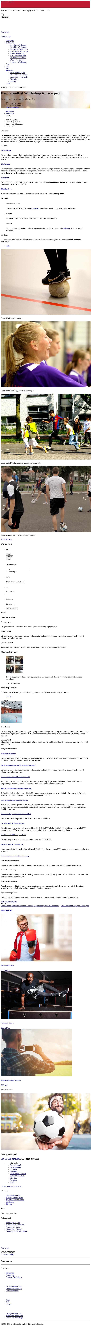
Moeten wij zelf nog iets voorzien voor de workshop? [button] (16, 814)
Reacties (13, 1178)
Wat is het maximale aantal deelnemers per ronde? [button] (15, 777)
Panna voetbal (6, 906)
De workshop (15, 1167)
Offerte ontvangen (12, 107)
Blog (7, 66)
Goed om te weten (17, 1176)
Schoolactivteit (66, 906)
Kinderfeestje (55, 906)
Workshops (10, 43)
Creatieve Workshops (18, 56)
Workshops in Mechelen (15, 1225)
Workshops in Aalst (13, 1227)
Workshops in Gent (13, 1223)
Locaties (13, 1180)
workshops (66, 228)
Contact (8, 83)
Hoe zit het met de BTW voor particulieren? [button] (13, 835)
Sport (78, 906)
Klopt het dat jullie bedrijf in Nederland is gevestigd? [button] (16, 788)
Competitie (5, 177)
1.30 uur (9, 557)
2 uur (8, 559)
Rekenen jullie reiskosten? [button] (8, 753)
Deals (8, 64)
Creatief (47, 906)
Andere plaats (6, 36)
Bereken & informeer (18, 1174)
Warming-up (6, 150)
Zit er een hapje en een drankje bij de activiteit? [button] (14, 800)
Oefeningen (5, 164)
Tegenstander (38, 906)
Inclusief (13, 1169)
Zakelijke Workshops (18, 47)
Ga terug (18, 1186)
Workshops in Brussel (14, 1229)
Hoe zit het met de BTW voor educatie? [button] (12, 844)
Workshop (22, 906)
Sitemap (9, 1204)
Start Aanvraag (12, 608)
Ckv (73, 906)
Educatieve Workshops (19, 49)
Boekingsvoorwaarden (18, 75)
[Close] (1, 6)
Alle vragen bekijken (9, 901)
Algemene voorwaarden (19, 77)
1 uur (8, 554)
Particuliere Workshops (19, 51)
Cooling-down (6, 189)
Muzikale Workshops (18, 58)
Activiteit (29, 906)
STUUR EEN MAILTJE (10, 1159)
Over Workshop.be (17, 73)
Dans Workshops (16, 60)
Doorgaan (5, 17)
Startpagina (10, 111)
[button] (4, 539)
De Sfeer (13, 1171)
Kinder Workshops (17, 53)
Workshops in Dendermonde (16, 1231)
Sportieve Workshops (18, 62)
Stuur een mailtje (7, 1254)
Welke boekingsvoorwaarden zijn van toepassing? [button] (15, 856)
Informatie (9, 71)
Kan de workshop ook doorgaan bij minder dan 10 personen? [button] (18, 765)
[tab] (45, 753)
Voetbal (15, 906)
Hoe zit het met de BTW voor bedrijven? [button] (12, 823)
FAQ (7, 68)
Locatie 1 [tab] (9, 696)
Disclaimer (14, 79)
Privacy (13, 81)
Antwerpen (35, 208)
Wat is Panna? (15, 1165)
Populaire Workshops (18, 45)
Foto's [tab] (8, 246)
